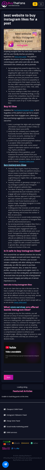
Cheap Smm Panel (13, 421)
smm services (17, 307)
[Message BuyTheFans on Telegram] (5, 464)
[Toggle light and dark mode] (35, 4)
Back (8, 377)
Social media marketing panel (17, 426)
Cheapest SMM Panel (14, 409)
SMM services (12, 432)
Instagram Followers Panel (17, 415)
